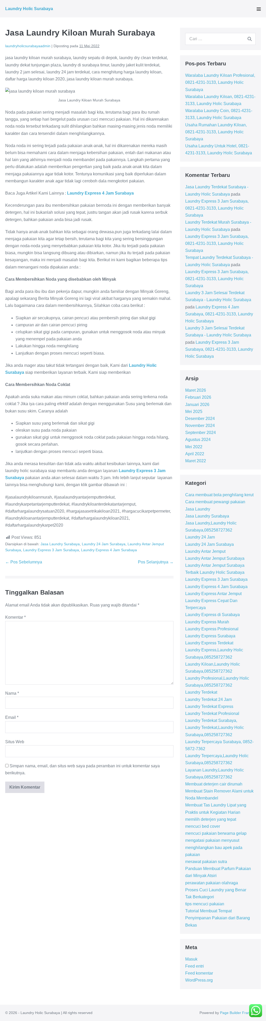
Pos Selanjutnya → (156, 562)
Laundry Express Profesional (211, 629)
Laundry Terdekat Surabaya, (211, 720)
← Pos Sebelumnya (23, 562)
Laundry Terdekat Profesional (212, 713)
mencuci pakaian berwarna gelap (216, 833)
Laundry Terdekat (201, 692)
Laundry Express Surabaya (210, 636)
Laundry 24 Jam (200, 537)
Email (11, 717)
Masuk (191, 959)
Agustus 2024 (198, 439)
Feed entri (194, 966)
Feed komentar (199, 973)
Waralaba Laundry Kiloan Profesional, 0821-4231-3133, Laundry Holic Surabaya (220, 82)
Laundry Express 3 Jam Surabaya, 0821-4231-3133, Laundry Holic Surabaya (217, 208)
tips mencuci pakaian (204, 904)
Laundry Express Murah (207, 622)
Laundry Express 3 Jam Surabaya (51, 550)
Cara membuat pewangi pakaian (215, 502)
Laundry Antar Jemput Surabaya (214, 558)
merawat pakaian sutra (206, 861)
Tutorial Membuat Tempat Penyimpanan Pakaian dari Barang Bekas (217, 918)
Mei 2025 (193, 411)
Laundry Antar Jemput (205, 551)
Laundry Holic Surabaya (29, 8)
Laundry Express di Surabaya (212, 614)
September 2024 (200, 432)
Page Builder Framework (240, 1013)
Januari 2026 (197, 404)
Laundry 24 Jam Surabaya (103, 544)
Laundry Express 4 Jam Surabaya (109, 550)
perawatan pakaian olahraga (211, 883)
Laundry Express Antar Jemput (213, 593)
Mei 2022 (193, 447)
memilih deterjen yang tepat (210, 819)
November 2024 (200, 425)
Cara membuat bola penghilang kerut (219, 495)
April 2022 (194, 454)
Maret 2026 (195, 390)
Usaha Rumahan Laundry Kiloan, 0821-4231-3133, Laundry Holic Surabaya (216, 132)
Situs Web (14, 742)
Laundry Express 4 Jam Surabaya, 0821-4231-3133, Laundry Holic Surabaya (219, 314)
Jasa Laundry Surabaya (60, 544)
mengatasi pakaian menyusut (212, 840)
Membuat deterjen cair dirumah (213, 784)
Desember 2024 (200, 418)
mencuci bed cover (202, 826)
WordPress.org (199, 980)
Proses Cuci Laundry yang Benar (215, 890)
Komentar (15, 617)
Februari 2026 (198, 397)
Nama (12, 693)
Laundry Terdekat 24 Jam (208, 699)
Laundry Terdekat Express (209, 706)
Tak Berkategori (199, 897)
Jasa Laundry (197, 509)
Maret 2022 (195, 461)
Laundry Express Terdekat (209, 643)
